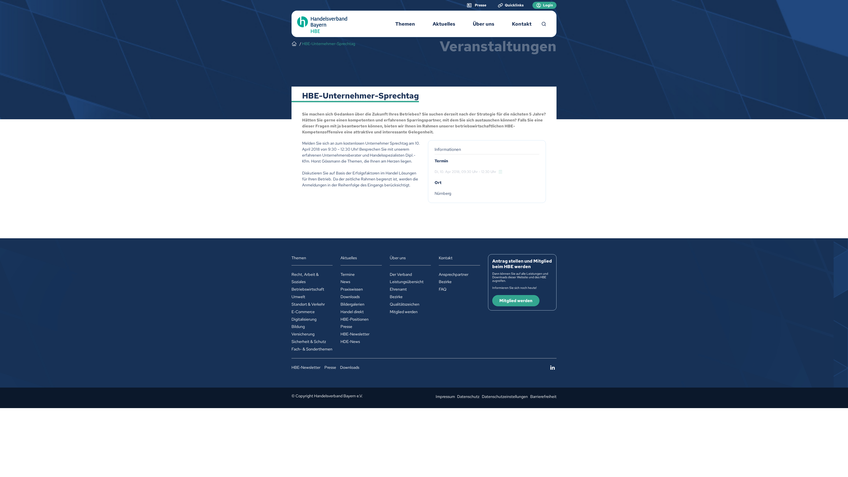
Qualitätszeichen (404, 304)
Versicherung (303, 334)
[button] (552, 368)
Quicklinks (514, 5)
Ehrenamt (398, 289)
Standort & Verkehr (308, 304)
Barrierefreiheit (543, 396)
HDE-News (350, 341)
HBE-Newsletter (355, 334)
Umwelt (298, 296)
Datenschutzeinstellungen (505, 396)
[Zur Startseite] (321, 24)
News (345, 281)
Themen (405, 24)
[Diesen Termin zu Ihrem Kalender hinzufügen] (501, 172)
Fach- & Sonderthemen (312, 349)
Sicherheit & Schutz (309, 341)
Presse (346, 326)
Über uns (483, 24)
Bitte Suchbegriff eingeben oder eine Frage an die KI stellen (543, 24)
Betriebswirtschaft (308, 289)
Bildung (298, 326)
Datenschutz (468, 396)
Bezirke (396, 296)
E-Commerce (303, 311)
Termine (348, 274)
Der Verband (401, 274)
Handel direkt (352, 311)
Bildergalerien (352, 304)
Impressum (445, 396)
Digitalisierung (304, 319)
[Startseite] (294, 43)
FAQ (443, 289)
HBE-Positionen (355, 319)
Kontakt (522, 24)
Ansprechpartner (453, 274)
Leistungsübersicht (407, 281)
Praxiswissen (352, 289)
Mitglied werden (404, 311)
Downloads (350, 296)
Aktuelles (444, 24)
